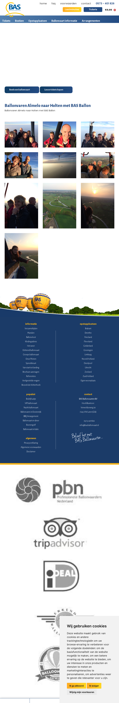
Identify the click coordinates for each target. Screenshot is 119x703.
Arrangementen (91, 21)
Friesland (88, 337)
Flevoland (88, 341)
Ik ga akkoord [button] (76, 685)
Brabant (88, 328)
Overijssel (88, 363)
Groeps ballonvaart (31, 355)
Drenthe (88, 333)
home (43, 3)
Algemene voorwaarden (31, 447)
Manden (30, 333)
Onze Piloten (31, 359)
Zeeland (88, 372)
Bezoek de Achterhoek (31, 385)
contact (86, 3)
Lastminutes (72, 9)
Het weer (31, 346)
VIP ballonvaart (31, 403)
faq (53, 3)
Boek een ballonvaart (19, 89)
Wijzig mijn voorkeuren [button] (81, 692)
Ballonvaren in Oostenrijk (31, 412)
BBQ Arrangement (31, 416)
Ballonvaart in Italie (31, 429)
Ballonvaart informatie (64, 21)
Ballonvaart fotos (12, 31)
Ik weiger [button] (94, 685)
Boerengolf (31, 425)
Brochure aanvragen (31, 372)
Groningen (88, 350)
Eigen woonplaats (88, 381)
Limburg (88, 355)
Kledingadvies (31, 341)
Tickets (93, 9)
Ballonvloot (31, 337)
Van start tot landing (31, 368)
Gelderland (88, 346)
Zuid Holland (88, 376)
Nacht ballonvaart (31, 408)
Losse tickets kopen (53, 89)
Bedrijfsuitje (31, 399)
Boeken (19, 21)
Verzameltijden (31, 328)
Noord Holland (88, 359)
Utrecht (88, 368)
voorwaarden (68, 3)
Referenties (31, 376)
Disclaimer (30, 452)
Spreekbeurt (31, 363)
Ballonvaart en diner (31, 421)
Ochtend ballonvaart (31, 350)
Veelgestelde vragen (31, 381)
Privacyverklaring (31, 443)
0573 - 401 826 (105, 3)
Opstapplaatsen (37, 21)
